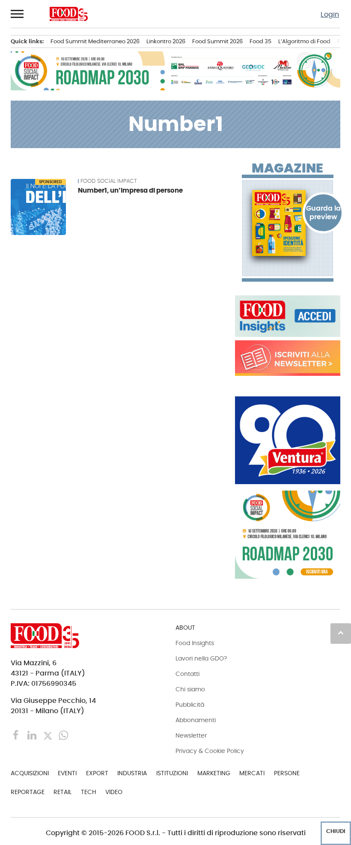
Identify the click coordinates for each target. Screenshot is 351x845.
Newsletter (191, 735)
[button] (17, 14)
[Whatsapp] (63, 735)
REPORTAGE (28, 792)
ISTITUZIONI (172, 773)
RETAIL (62, 792)
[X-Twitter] (48, 735)
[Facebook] (17, 735)
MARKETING (213, 773)
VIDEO (113, 792)
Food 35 (260, 41)
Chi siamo (190, 689)
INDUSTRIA (132, 773)
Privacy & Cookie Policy (210, 751)
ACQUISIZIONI (30, 773)
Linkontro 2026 (165, 41)
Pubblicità (190, 704)
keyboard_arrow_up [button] (341, 633)
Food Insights (195, 643)
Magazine (287, 168)
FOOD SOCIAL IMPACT (108, 181)
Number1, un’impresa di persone (130, 190)
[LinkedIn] (33, 735)
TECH (88, 792)
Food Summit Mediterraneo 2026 (95, 41)
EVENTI (67, 773)
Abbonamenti (196, 720)
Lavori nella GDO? (201, 658)
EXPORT (97, 773)
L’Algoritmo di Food (304, 41)
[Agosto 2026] (288, 223)
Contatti (187, 673)
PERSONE (287, 773)
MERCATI (252, 773)
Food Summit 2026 (217, 41)
